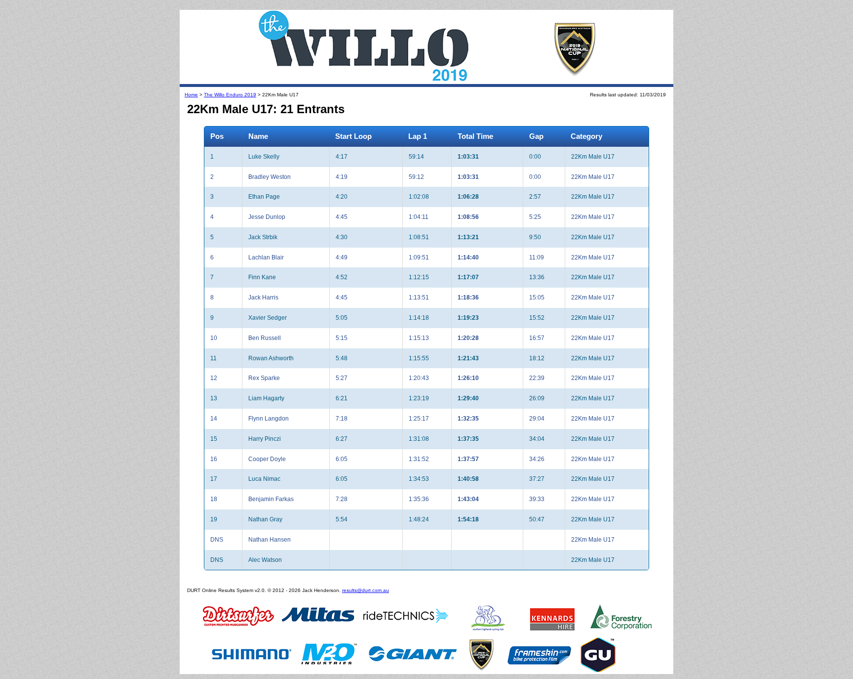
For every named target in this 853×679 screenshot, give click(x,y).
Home (191, 94)
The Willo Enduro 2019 (230, 94)
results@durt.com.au (365, 590)
